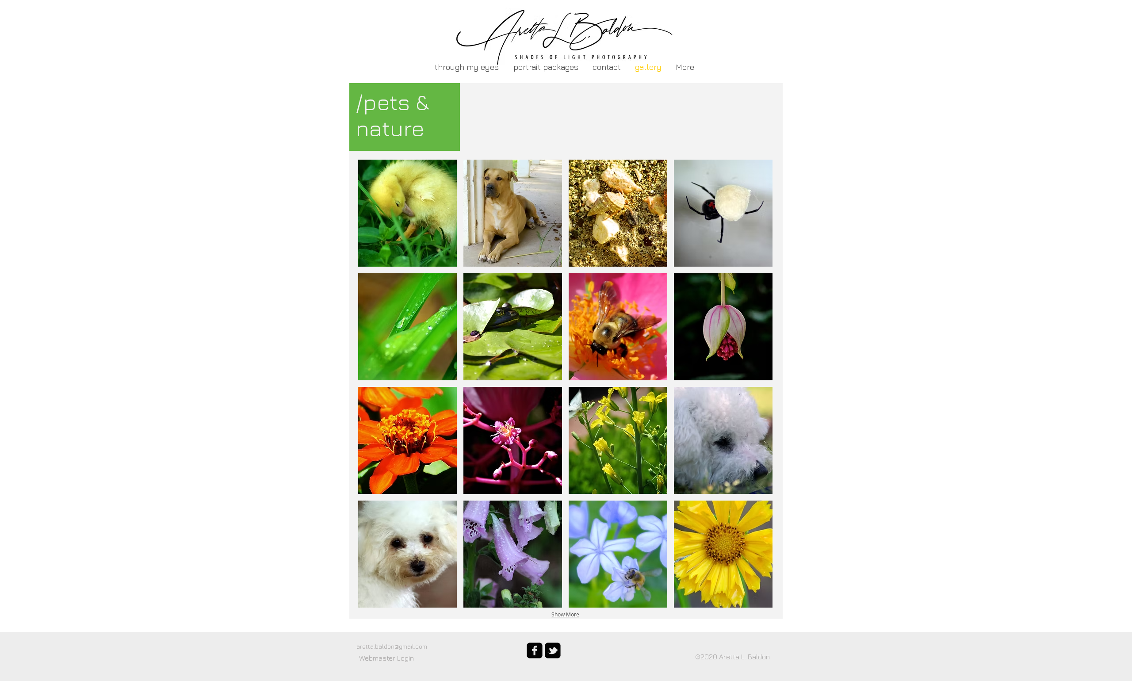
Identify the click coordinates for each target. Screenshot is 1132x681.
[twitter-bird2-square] (553, 650)
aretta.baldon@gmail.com (391, 646)
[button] (407, 213)
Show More (565, 614)
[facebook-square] (535, 650)
